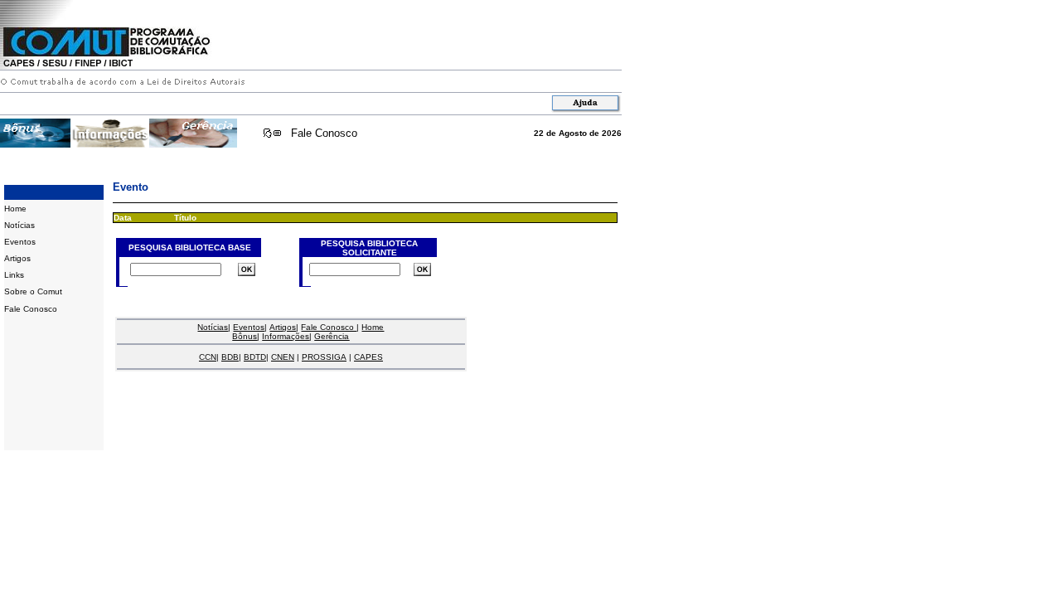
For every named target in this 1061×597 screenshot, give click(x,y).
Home (15, 208)
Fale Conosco (324, 133)
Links (14, 274)
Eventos (20, 241)
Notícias (19, 225)
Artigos (17, 258)
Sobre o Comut (33, 291)
